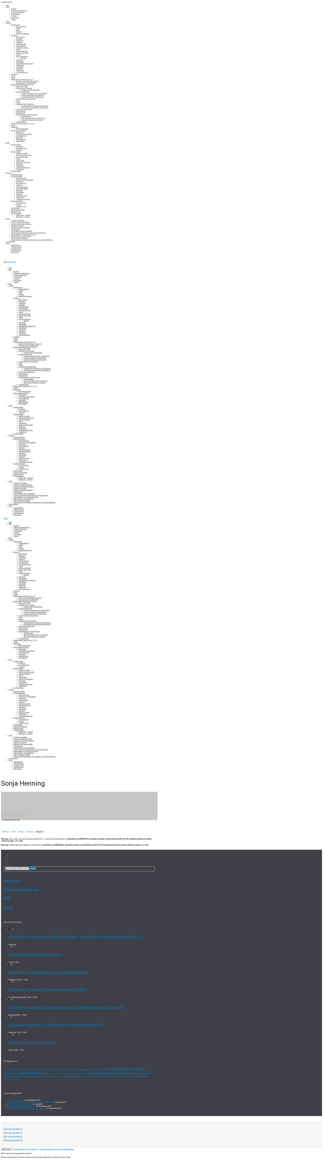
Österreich (17, 1079)
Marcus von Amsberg (116, 1073)
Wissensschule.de (130, 1077)
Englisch (14, 74)
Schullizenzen (16, 250)
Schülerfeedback (42, 1077)
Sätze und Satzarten (23, 162)
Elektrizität (20, 132)
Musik (13, 125)
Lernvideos (95, 1073)
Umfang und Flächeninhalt (30, 90)
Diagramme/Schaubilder (24, 180)
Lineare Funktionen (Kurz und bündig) (34, 93)
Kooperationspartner (82, 1073)
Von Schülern (10, 242)
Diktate (23, 58)
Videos (8, 23)
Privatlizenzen (16, 249)
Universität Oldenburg (72, 1076)
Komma (67, 1073)
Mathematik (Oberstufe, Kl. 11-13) (22, 123)
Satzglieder (20, 62)
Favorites (29, 832)
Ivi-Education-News (17, 12)
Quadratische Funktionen (25, 104)
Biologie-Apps (16, 145)
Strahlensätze (26, 116)
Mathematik (134, 1073)
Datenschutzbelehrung (19, 11)
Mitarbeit (141, 1073)
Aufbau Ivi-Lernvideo (52, 1069)
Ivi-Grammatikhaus (16, 1100)
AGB (7, 898)
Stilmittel (19, 194)
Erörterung (19, 41)
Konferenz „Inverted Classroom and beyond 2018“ (48, 989)
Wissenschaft (120, 1077)
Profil (13, 832)
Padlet (18, 28)
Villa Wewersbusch (105, 1077)
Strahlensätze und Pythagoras (26, 115)
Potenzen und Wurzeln (24, 109)
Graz (146, 1069)
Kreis (18, 100)
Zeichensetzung (22, 72)
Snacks (8, 173)
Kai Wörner (61, 1073)
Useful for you (21, 206)
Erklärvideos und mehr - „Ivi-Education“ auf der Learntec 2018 (56, 1025)
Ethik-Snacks (15, 208)
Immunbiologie (21, 136)
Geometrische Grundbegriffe (26, 83)
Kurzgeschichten (22, 48)
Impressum (12, 880)
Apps (18, 30)
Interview (15, 1073)
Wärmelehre (20, 141)
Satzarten (19, 60)
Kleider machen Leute (23, 155)
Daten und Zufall (22, 86)
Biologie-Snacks (16, 175)
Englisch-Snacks (17, 201)
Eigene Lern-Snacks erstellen (21, 224)
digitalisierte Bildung (72, 1069)
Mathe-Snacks (16, 212)
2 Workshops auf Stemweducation (35, 954)
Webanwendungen (22, 34)
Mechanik (19, 138)
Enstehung (87, 1069)
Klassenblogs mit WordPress (21, 236)
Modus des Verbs (22, 53)
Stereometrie (20, 113)
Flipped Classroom (17, 226)
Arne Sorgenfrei (36, 1069)
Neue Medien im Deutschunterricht (23, 234)
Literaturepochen (22, 51)
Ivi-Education (15, 229)
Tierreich (19, 150)
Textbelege (20, 65)
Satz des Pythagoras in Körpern (32, 120)
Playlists (39, 832)
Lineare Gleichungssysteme (26, 99)
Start (7, 5)
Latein (13, 78)
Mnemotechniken (22, 129)
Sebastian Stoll (51, 1077)
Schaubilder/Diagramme (24, 63)
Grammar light (21, 203)
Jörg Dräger (54, 1073)
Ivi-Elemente (15, 14)
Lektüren (19, 185)
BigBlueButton (21, 26)
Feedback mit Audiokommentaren (22, 1106)
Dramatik (19, 39)
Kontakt (13, 9)
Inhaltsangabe (21, 44)
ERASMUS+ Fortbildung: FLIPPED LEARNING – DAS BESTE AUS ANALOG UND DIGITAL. (76, 937)
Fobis (8, 219)
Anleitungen (15, 25)
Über (7, 7)
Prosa (18, 55)
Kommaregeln (21, 183)
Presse (13, 19)
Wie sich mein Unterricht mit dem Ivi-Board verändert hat (31, 1102)
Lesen (18, 49)
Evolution (19, 146)
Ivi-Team (14, 16)
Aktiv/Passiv (20, 37)
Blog (7, 21)
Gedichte (19, 42)
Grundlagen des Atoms (24, 134)
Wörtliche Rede (21, 196)
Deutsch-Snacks (17, 176)
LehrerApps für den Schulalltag (21, 231)
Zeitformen (20, 71)
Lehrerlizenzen (16, 247)
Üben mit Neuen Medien (19, 238)
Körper (18, 102)
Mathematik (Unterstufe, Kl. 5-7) (22, 79)
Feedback (101, 1069)
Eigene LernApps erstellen (20, 222)
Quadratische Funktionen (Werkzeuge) (34, 108)
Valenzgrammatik (93, 1077)
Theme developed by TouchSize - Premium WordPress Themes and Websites (43, 1149)
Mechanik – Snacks (23, 217)
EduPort (19, 32)
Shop (7, 243)
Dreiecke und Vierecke (24, 88)
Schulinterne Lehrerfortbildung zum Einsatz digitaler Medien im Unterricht (66, 1007)
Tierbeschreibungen (23, 167)
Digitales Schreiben (18, 220)
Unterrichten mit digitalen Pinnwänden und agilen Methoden (32, 240)
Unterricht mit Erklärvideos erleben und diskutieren (48, 972)
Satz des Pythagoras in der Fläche (33, 118)
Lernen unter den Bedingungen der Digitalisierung (28, 233)
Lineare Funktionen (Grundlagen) (32, 95)
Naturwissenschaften (18, 130)
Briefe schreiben (22, 153)
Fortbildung (137, 1068)
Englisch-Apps (16, 171)
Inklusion (7, 1073)
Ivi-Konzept (15, 18)
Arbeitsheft (26, 1069)
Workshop (142, 1076)
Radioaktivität (21, 139)
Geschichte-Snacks (18, 210)
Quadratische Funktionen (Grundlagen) (34, 106)
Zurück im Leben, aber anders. (21, 1104)
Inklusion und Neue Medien (20, 227)
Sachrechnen (20, 111)
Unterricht (85, 1077)
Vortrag (114, 1077)
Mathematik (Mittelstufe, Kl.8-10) (22, 85)
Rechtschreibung (22, 56)
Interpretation (20, 46)
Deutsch (14, 35)
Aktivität (5, 832)
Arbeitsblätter (15, 245)
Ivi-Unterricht (46, 1073)
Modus (12, 1076)
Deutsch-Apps (16, 152)
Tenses (18, 205)
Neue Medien (20, 1077)
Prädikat (26, 1077)
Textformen (20, 166)
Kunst (13, 76)
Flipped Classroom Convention (32, 1042)
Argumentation (21, 178)
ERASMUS (94, 1069)
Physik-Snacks (16, 213)
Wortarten (19, 69)
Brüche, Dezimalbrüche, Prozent (27, 81)
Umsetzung (59, 1077)
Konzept (72, 1073)
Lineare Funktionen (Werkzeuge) (32, 97)
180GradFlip (7, 1069)
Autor (63, 1069)
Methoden (14, 127)
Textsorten (20, 67)
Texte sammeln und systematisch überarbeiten (27, 1108)
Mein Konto (15, 252)
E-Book (81, 1069)
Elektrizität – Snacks (23, 215)
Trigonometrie (21, 122)
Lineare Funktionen (22, 92)
